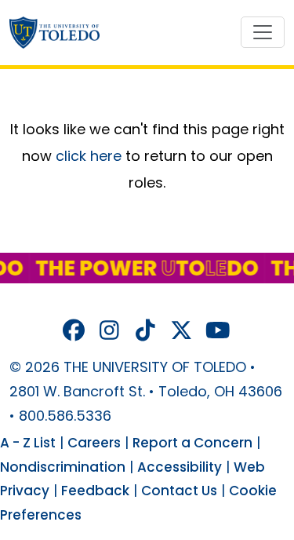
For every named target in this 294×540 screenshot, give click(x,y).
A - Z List (28, 442)
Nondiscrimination (62, 467)
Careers (94, 442)
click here (89, 156)
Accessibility (179, 467)
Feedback (95, 490)
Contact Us (179, 490)
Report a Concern (192, 442)
